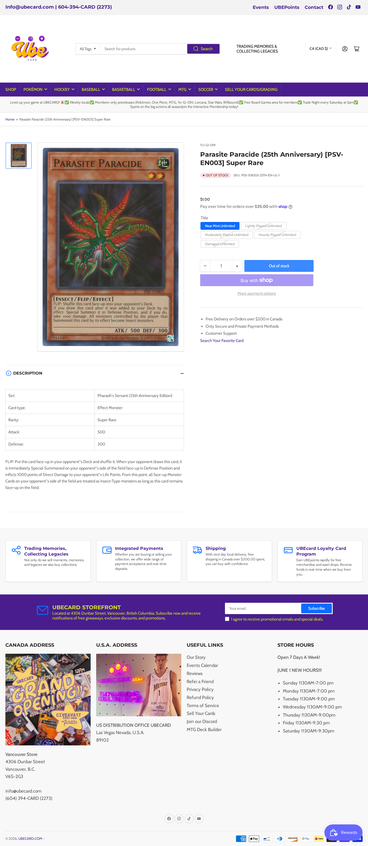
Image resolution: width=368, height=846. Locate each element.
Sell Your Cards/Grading (251, 89)
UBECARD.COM (30, 838)
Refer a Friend (200, 681)
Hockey (62, 89)
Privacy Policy (200, 689)
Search (207, 48)
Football (156, 89)
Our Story (196, 657)
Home (10, 119)
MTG (182, 89)
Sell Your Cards (201, 713)
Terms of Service (203, 705)
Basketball (123, 89)
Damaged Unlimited (220, 244)
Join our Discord (202, 721)
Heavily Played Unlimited (277, 234)
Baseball (91, 89)
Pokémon (33, 89)
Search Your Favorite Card (222, 340)
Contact (314, 7)
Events (261, 7)
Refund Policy (200, 697)
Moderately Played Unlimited (226, 234)
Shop (10, 89)
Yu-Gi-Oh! (208, 145)
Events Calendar (202, 665)
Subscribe (316, 608)
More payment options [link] (257, 293)
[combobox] (160, 48)
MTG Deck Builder (204, 729)
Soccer (205, 89)
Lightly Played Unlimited (263, 226)
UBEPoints (286, 7)
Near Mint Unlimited (220, 226)
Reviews (195, 673)
